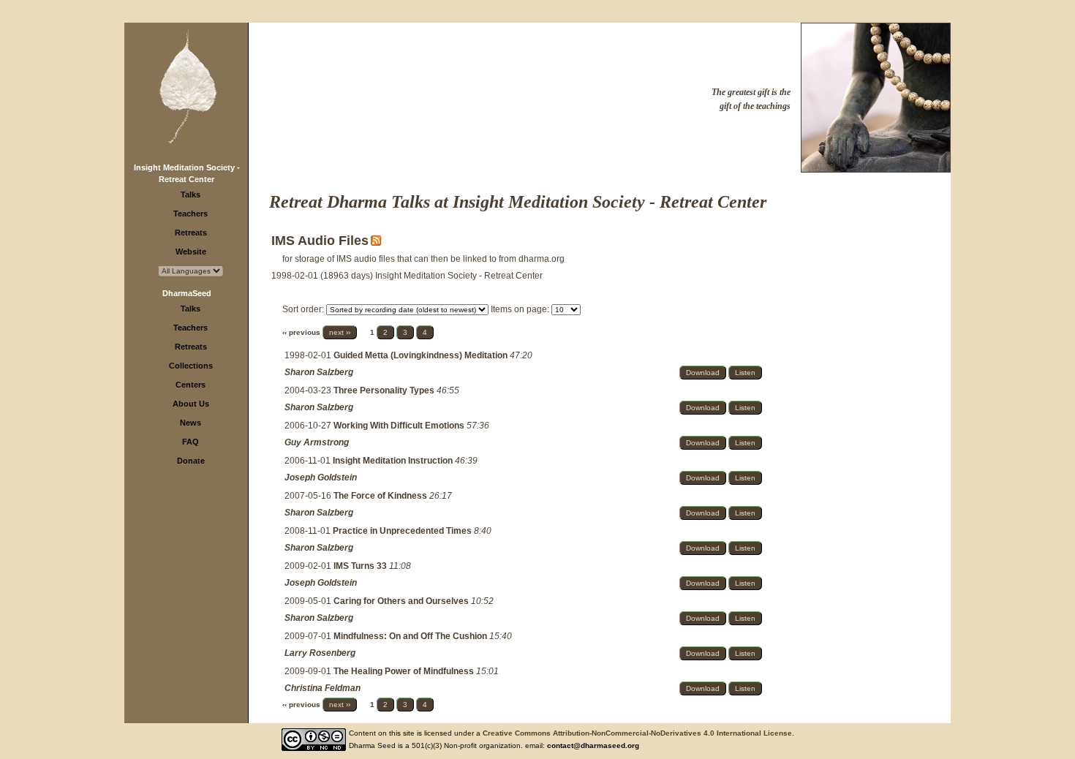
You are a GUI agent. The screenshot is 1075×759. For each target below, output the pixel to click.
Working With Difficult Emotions (400, 425)
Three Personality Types (385, 390)
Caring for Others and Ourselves (402, 601)
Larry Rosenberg (319, 653)
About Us (191, 403)
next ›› (339, 332)
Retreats (191, 232)
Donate (191, 460)
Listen (745, 373)
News (190, 422)
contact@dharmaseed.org (593, 745)
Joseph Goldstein (320, 477)
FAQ (190, 441)
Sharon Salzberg (318, 372)
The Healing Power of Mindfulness (404, 671)
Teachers (190, 213)
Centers (190, 384)
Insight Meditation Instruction (394, 461)
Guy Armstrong (316, 442)
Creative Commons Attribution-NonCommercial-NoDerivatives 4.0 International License (637, 733)
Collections (191, 365)
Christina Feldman (322, 688)
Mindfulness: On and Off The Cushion (411, 636)
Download (703, 373)
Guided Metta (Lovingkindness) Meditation (421, 355)
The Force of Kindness (381, 496)
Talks (190, 194)
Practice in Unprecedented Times (403, 531)
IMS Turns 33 (361, 566)
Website (191, 251)
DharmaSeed (186, 293)
